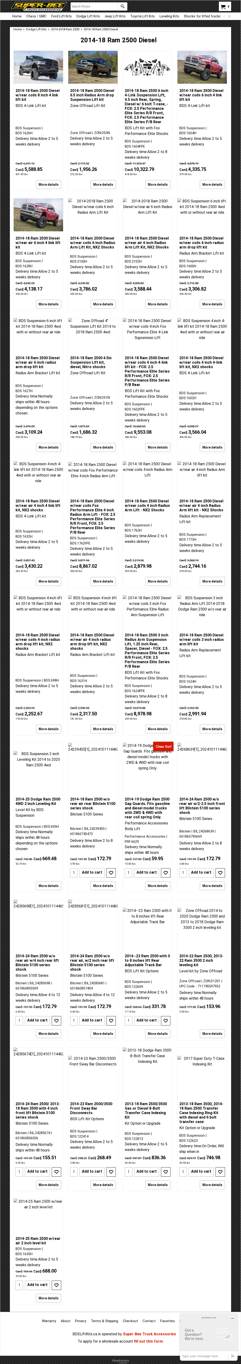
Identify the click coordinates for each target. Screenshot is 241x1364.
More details (49, 184)
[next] (229, 16)
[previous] (224, 16)
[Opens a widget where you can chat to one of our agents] (208, 1337)
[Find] (122, 6)
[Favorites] (111, 872)
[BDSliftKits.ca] (39, 6)
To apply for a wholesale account (105, 1341)
